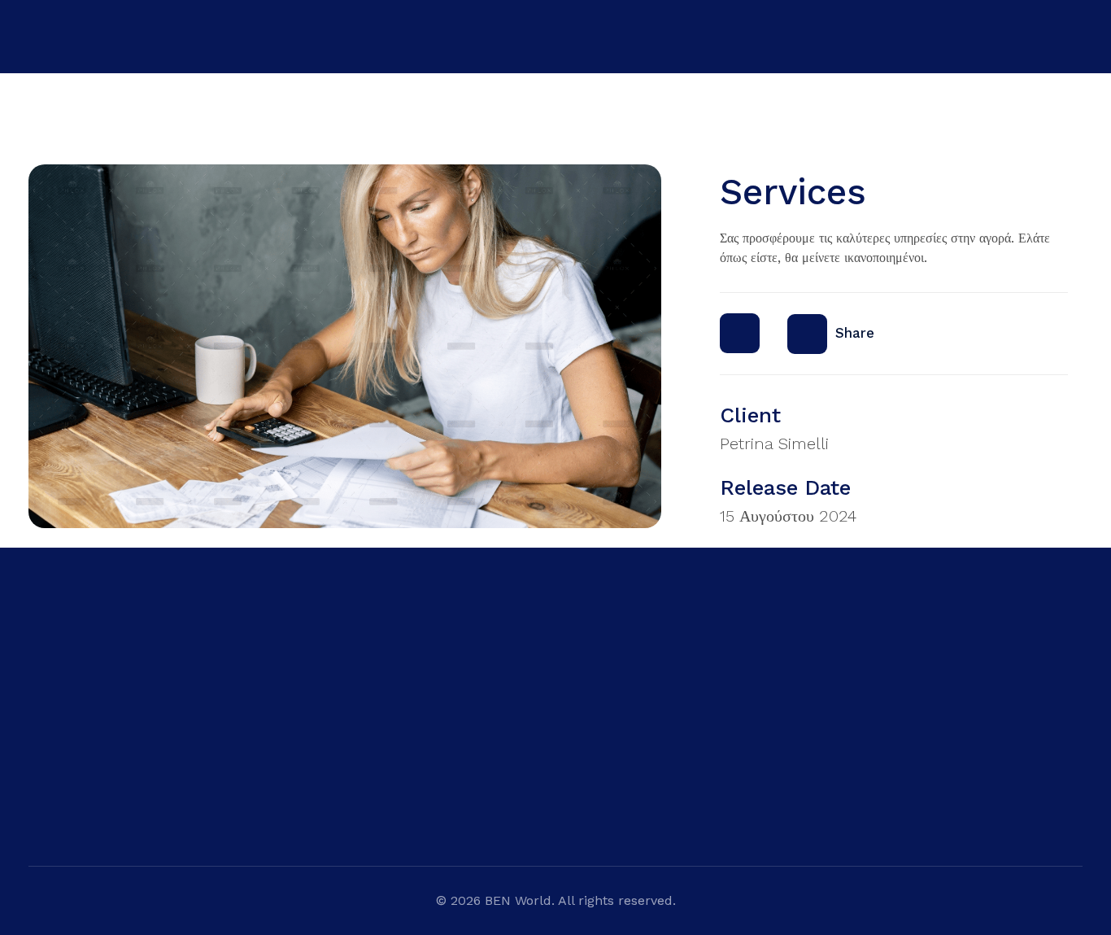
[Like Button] (740, 333)
